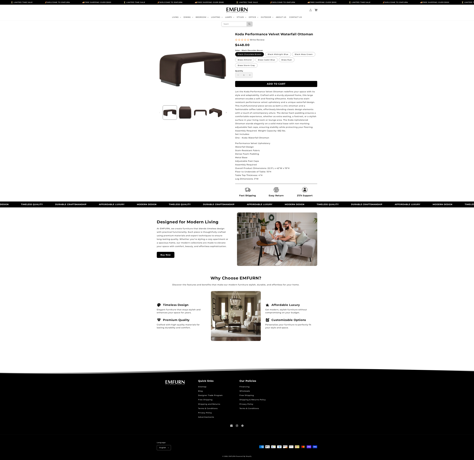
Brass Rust (286, 60)
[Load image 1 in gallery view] (170, 112)
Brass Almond (245, 60)
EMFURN (232, 456)
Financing (244, 387)
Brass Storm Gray (246, 65)
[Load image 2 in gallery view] (185, 112)
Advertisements (206, 417)
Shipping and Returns (209, 404)
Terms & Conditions (208, 408)
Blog (200, 391)
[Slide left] (159, 112)
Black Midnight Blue (278, 54)
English (162, 448)
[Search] (249, 24)
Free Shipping (205, 400)
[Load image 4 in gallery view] (216, 112)
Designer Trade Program (210, 395)
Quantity (239, 71)
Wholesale (244, 391)
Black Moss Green (304, 54)
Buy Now (165, 255)
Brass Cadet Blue (266, 60)
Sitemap (202, 387)
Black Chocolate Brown (249, 54)
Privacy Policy (205, 413)
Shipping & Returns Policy (252, 400)
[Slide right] (226, 112)
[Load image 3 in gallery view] (200, 112)
